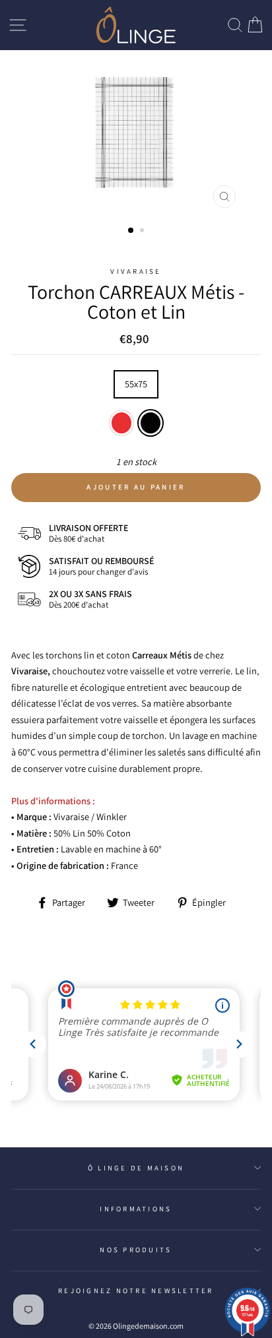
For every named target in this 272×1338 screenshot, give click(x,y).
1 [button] (131, 231)
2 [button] (143, 231)
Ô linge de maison (136, 1167)
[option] (136, 132)
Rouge (121, 423)
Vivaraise (135, 271)
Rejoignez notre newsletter (136, 1290)
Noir (150, 423)
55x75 (136, 383)
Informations (136, 1208)
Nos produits (136, 1249)
